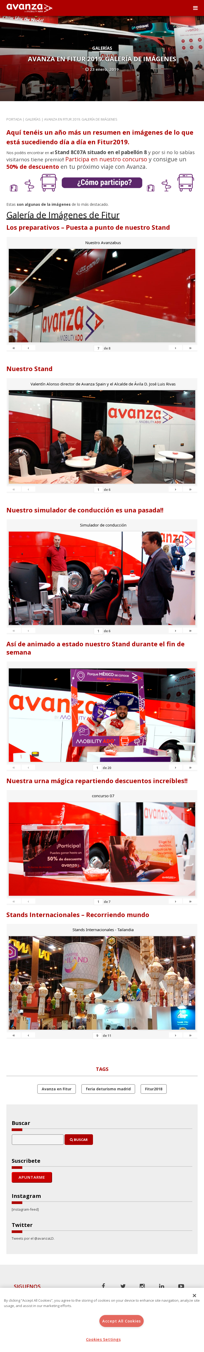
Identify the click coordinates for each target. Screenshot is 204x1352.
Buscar (80, 1139)
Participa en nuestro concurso (106, 159)
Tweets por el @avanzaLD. (33, 1238)
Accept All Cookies (121, 1321)
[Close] (194, 1295)
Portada (14, 119)
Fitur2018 (153, 1088)
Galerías (102, 48)
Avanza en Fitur (56, 1088)
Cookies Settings (103, 1339)
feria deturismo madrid (108, 1088)
